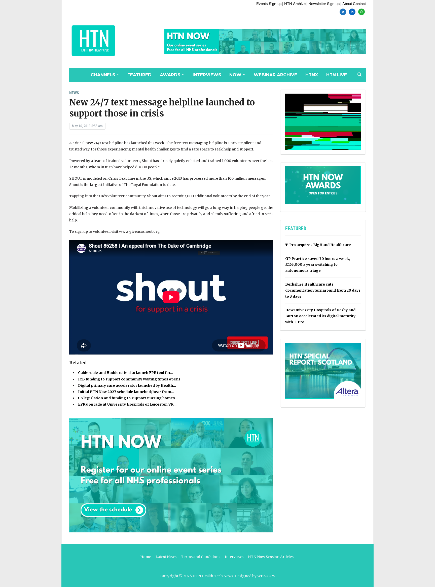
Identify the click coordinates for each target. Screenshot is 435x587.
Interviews (207, 74)
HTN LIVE (336, 74)
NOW (235, 74)
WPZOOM (266, 576)
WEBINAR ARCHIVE (275, 74)
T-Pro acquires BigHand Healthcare (318, 245)
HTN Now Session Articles (271, 557)
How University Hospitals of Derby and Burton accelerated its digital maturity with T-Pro (320, 316)
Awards (170, 74)
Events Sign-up (268, 3)
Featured (139, 74)
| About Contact (353, 3)
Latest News (166, 557)
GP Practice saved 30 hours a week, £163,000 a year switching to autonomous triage (317, 264)
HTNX (311, 74)
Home (145, 557)
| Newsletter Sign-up (323, 3)
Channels (103, 74)
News (74, 93)
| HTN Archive (294, 3)
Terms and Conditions (200, 557)
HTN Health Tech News (213, 576)
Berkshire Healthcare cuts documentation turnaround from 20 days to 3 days (322, 290)
